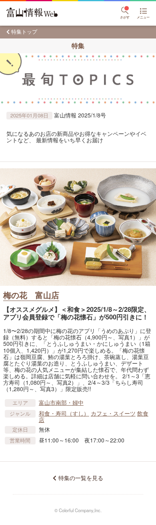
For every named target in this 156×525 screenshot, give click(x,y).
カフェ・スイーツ (113, 413)
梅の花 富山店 (31, 295)
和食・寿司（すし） (64, 413)
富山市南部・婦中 (61, 402)
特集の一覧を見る (80, 478)
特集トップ (24, 31)
